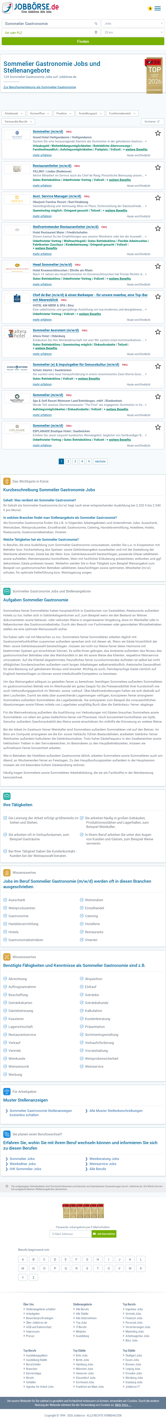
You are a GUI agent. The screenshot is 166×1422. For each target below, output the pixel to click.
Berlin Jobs (82, 1360)
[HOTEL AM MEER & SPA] (17, 298)
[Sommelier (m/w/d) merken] (158, 133)
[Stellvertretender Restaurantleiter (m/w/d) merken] (158, 229)
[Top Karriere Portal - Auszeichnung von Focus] (83, 1211)
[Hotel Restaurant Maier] (17, 230)
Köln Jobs (82, 1355)
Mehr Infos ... (123, 1405)
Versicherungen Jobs (138, 1327)
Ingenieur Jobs (134, 1309)
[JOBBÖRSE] (30, 8)
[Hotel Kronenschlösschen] (17, 268)
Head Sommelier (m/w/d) (52, 265)
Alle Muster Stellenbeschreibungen (116, 1111)
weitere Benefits (137, 149)
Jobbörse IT (133, 1387)
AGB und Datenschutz (39, 1327)
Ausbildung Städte (36, 1360)
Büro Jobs (132, 1340)
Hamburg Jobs (84, 1364)
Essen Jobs (132, 1360)
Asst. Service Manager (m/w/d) (57, 196)
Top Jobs (81, 1322)
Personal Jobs (134, 1322)
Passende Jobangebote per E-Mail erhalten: (83, 1227)
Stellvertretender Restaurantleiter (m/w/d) (66, 227)
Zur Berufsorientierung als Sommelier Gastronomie (39, 87)
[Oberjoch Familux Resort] (17, 199)
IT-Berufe (81, 1327)
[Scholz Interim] (17, 368)
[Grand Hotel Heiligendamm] (17, 135)
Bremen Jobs (133, 1364)
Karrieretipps (33, 1373)
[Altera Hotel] (17, 333)
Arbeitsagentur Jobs (137, 1336)
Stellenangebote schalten (40, 1309)
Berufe (30, 1378)
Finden (83, 41)
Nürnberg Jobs (134, 1378)
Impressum (32, 1331)
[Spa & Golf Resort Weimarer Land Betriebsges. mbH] (17, 398)
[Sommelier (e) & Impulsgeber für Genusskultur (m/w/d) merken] (158, 366)
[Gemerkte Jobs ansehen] (150, 9)
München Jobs (84, 1369)
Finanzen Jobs (134, 1318)
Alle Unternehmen (86, 1318)
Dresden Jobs (134, 1373)
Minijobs (81, 1331)
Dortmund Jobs (85, 1382)
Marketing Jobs (135, 1331)
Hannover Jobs (85, 1373)
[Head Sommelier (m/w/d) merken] (158, 266)
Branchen (31, 1369)
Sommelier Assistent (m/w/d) (56, 330)
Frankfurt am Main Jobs (90, 1387)
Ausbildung (82, 1336)
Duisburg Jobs (134, 1382)
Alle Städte (82, 1314)
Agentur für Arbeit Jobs (40, 1387)
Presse (30, 1336)
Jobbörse (79, 1415)
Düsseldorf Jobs (86, 1378)
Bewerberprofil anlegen (39, 1318)
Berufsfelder (33, 1364)
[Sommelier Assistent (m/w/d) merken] (158, 332)
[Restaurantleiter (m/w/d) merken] (158, 167)
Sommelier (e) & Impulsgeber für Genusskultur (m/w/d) (76, 365)
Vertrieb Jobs (133, 1314)
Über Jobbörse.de (36, 1322)
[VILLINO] (17, 169)
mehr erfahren (42, 155)
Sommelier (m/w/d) (48, 131)
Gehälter (31, 1382)
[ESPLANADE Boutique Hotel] (17, 429)
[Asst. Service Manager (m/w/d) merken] (158, 198)
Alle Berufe (97, 1169)
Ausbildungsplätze (37, 1355)
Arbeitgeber (33, 1314)
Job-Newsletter (106, 1234)
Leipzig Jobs (133, 1369)
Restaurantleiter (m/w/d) (52, 166)
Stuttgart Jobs (134, 1355)
